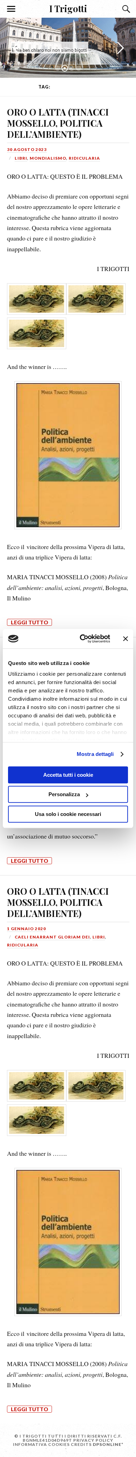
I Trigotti (68, 8)
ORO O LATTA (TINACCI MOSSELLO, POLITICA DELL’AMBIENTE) (58, 123)
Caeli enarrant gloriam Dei (52, 937)
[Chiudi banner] (125, 638)
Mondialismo (48, 158)
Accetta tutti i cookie (68, 775)
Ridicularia (84, 158)
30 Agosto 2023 (27, 149)
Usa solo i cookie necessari (68, 814)
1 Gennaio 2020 (26, 928)
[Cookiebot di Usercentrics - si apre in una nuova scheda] (82, 638)
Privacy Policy (93, 1440)
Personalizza (64, 794)
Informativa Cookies (41, 1444)
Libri (21, 158)
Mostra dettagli (95, 754)
